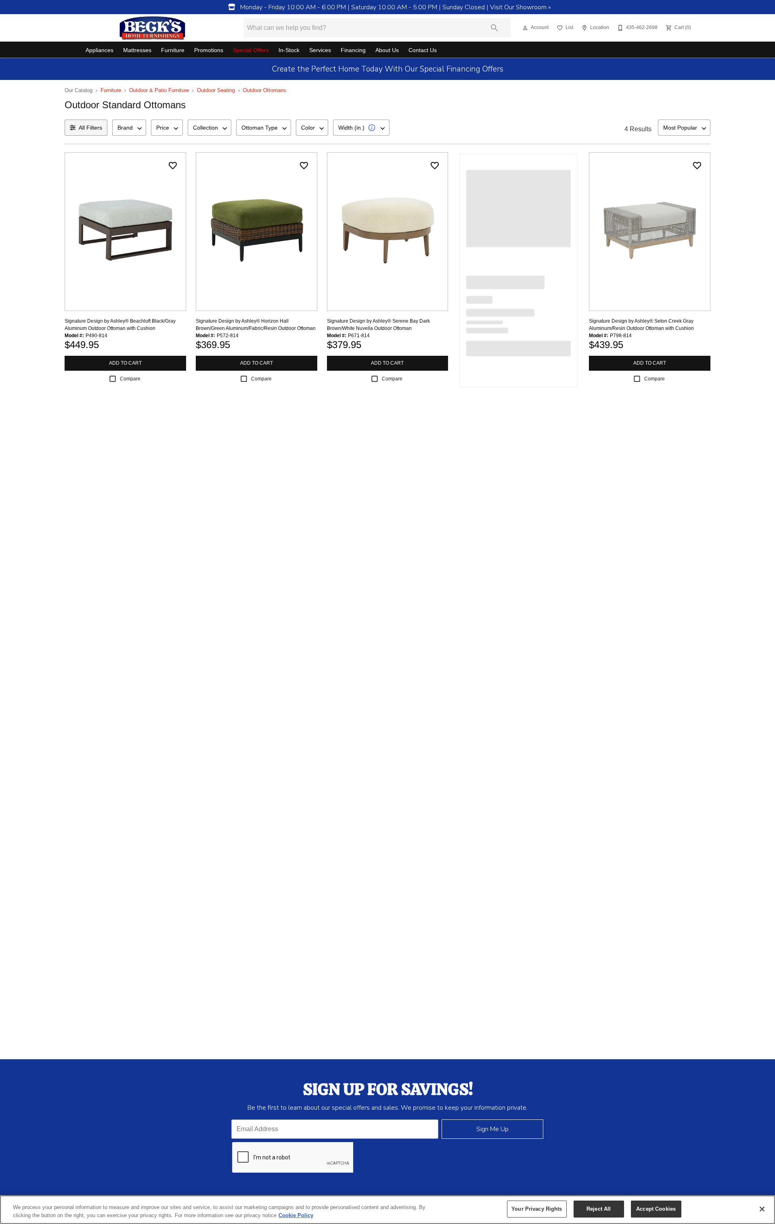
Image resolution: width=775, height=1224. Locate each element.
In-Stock (289, 50)
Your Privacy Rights (536, 1209)
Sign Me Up (492, 1129)
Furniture (172, 50)
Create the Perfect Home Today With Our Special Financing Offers (387, 69)
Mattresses (137, 50)
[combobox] (129, 128)
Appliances (99, 50)
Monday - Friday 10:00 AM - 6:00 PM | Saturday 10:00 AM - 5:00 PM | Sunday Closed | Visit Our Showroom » (395, 7)
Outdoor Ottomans (264, 90)
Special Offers (251, 50)
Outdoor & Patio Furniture (159, 90)
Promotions (208, 50)
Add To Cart (125, 363)
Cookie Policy (296, 1215)
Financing (353, 50)
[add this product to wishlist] (172, 165)
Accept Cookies (656, 1209)
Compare (130, 379)
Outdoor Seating (216, 90)
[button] (525, 28)
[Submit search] (494, 28)
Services (320, 50)
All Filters (90, 127)
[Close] (762, 1209)
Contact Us (422, 50)
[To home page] (152, 28)
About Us (387, 50)
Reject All (598, 1209)
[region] (387, 1209)
